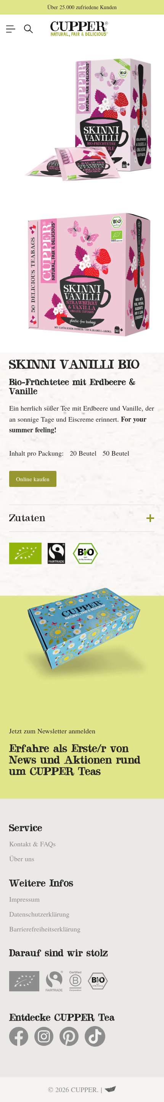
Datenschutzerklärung (39, 913)
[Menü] (10, 29)
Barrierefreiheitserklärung (44, 928)
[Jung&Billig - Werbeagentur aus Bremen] (110, 1089)
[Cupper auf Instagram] (43, 1036)
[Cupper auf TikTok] (95, 1036)
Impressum (24, 899)
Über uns (21, 858)
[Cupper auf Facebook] (18, 1036)
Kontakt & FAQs (32, 843)
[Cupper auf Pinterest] (69, 1036)
